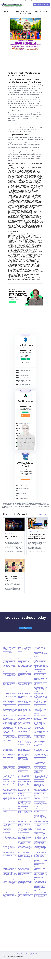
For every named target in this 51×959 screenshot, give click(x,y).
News (23, 954)
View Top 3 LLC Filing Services (41, 4)
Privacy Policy (30, 954)
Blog (18, 954)
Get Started (25, 362)
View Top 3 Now (25, 628)
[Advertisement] (25, 60)
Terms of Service (42, 954)
